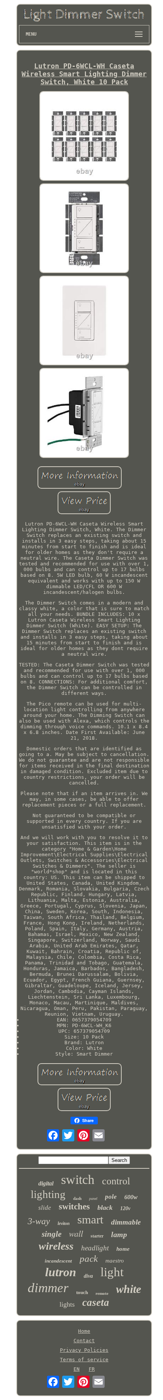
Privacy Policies (84, 1350)
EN (77, 1369)
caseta (95, 1302)
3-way (39, 1221)
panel (93, 1198)
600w (131, 1197)
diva (88, 1276)
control (116, 1181)
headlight (95, 1248)
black (105, 1207)
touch (82, 1292)
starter (97, 1236)
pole (111, 1196)
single (51, 1234)
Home (84, 1331)
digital (45, 1183)
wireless (56, 1246)
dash (77, 1198)
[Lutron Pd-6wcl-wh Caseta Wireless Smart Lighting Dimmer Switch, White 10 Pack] (84, 136)
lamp (119, 1234)
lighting (48, 1194)
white (128, 1289)
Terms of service (84, 1359)
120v (125, 1208)
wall (76, 1233)
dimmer (48, 1287)
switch (77, 1180)
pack (89, 1258)
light (112, 1272)
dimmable (126, 1222)
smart (90, 1219)
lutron (60, 1272)
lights (67, 1304)
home (123, 1249)
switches (74, 1206)
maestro (114, 1261)
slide (44, 1207)
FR (92, 1369)
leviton (64, 1223)
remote (102, 1293)
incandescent (58, 1261)
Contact (84, 1340)
